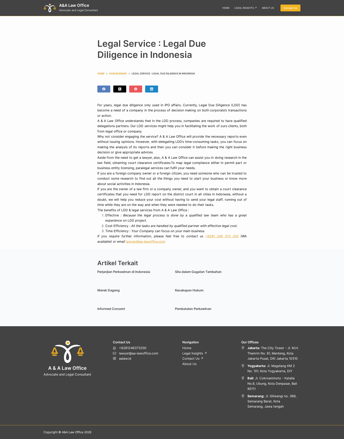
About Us (189, 364)
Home (186, 348)
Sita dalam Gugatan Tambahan (198, 272)
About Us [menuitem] (268, 7)
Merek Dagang (108, 290)
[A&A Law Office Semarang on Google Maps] (271, 401)
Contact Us (290, 8)
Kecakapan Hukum (189, 290)
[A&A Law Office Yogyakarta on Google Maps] (271, 368)
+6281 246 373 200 (221, 236)
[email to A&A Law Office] (135, 353)
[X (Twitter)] (119, 89)
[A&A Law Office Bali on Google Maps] (271, 383)
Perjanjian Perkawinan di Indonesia (123, 272)
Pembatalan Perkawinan (193, 309)
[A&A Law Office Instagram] (135, 358)
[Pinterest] (135, 89)
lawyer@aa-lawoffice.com (145, 241)
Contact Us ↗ (192, 358)
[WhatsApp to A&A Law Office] (135, 347)
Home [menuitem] (226, 7)
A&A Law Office (74, 5)
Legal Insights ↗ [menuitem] (246, 7)
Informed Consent (111, 309)
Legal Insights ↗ (194, 353)
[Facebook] (103, 89)
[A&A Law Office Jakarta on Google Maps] (271, 353)
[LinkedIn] (151, 89)
